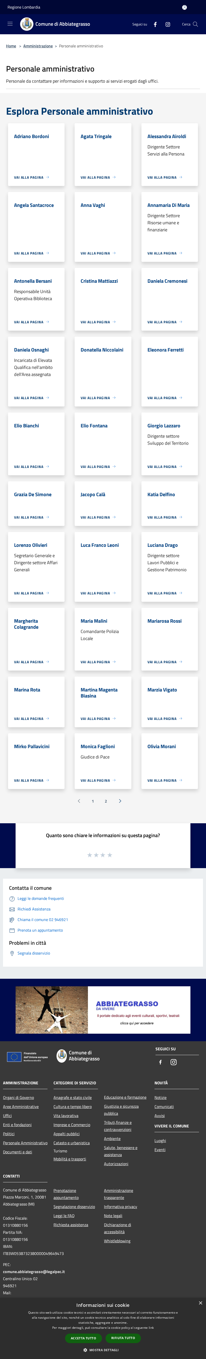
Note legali (113, 1216)
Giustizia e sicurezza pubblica (121, 1109)
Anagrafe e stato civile (73, 1097)
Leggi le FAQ (64, 1216)
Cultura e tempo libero (73, 1106)
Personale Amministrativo (25, 1143)
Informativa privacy (120, 1207)
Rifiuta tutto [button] (123, 1338)
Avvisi (159, 1116)
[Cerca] (195, 24)
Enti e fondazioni (17, 1125)
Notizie (160, 1097)
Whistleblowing (117, 1241)
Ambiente (112, 1138)
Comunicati (164, 1106)
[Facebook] (153, 24)
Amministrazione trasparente (118, 1193)
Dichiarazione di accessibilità (117, 1228)
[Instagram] (166, 24)
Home (11, 46)
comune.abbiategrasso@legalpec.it (34, 1272)
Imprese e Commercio (72, 1125)
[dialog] (103, 1328)
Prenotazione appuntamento (66, 1193)
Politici (9, 1134)
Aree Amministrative (21, 1106)
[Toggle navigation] (10, 24)
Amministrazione (38, 46)
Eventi (160, 1150)
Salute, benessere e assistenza (120, 1151)
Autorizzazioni (116, 1164)
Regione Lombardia (24, 7)
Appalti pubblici (67, 1134)
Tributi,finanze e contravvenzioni (118, 1125)
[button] (103, 1350)
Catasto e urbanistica (72, 1143)
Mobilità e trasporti (70, 1159)
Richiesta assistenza (71, 1225)
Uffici (7, 1116)
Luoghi (160, 1140)
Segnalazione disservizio (74, 1207)
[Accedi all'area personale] (184, 7)
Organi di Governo (18, 1097)
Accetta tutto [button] (83, 1338)
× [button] (200, 1303)
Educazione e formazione (125, 1097)
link (151, 1327)
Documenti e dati (17, 1152)
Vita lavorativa (66, 1116)
